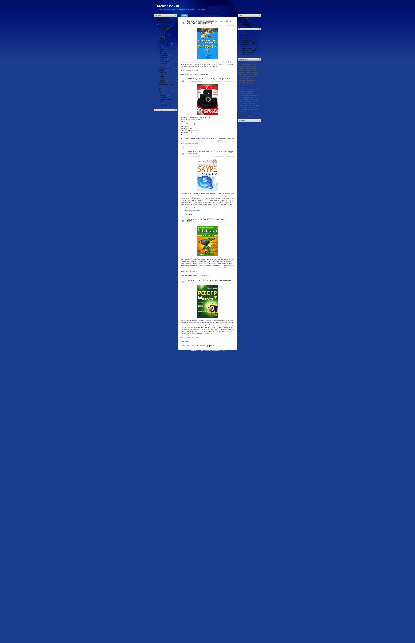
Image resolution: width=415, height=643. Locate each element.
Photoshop (163, 80)
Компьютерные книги (163, 26)
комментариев (247, 24)
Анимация (163, 82)
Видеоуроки (161, 20)
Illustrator (162, 76)
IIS (160, 47)
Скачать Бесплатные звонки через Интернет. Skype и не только (210, 153)
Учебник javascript (165, 62)
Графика (161, 70)
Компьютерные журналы (165, 22)
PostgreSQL (163, 53)
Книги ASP (163, 60)
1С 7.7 (162, 30)
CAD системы (163, 35)
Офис (160, 89)
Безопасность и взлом (165, 68)
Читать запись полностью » (189, 70)
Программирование (165, 91)
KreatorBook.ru (168, 6)
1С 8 (161, 33)
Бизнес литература (163, 18)
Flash (161, 74)
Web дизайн (163, 57)
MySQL (162, 49)
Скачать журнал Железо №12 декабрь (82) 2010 (209, 79)
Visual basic (163, 95)
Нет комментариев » (217, 25)
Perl (161, 51)
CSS (161, 39)
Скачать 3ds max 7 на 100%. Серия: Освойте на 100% (208, 220)
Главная (184, 15)
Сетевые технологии (165, 105)
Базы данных (163, 66)
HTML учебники (164, 45)
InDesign (162, 78)
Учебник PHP (164, 64)
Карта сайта (192, 15)
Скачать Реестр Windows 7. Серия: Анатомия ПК (209, 280)
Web (160, 37)
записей (245, 22)
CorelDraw (163, 72)
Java (161, 93)
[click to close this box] (176, 15)
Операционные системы (166, 84)
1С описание (163, 28)
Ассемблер (163, 97)
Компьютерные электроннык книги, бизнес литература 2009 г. (208, 350)
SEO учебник (164, 55)
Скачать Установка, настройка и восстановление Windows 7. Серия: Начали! (209, 22)
